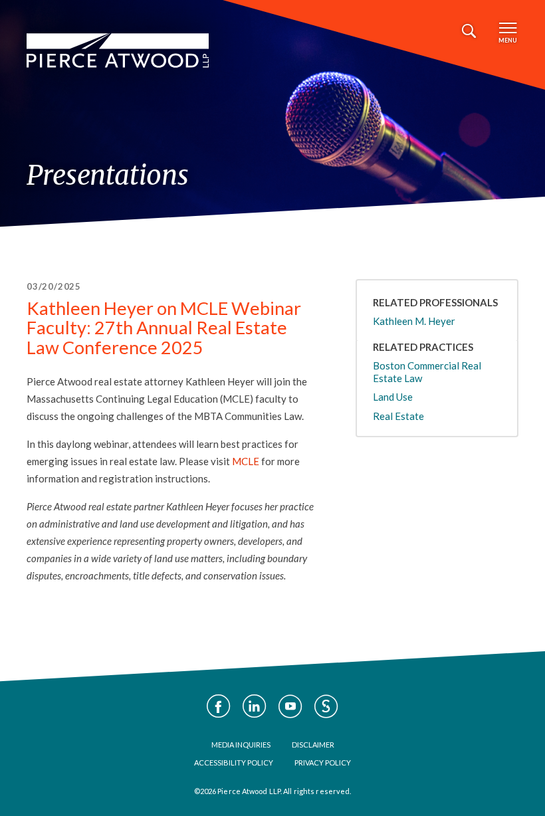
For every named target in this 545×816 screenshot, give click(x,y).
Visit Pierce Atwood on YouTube (290, 706)
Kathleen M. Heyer (414, 321)
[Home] (118, 50)
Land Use (393, 397)
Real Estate (398, 416)
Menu (507, 40)
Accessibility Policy (233, 762)
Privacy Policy (322, 762)
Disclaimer (313, 744)
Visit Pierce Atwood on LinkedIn (255, 706)
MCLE (245, 461)
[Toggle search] (469, 31)
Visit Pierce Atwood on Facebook (219, 706)
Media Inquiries (241, 744)
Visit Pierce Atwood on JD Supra (326, 706)
